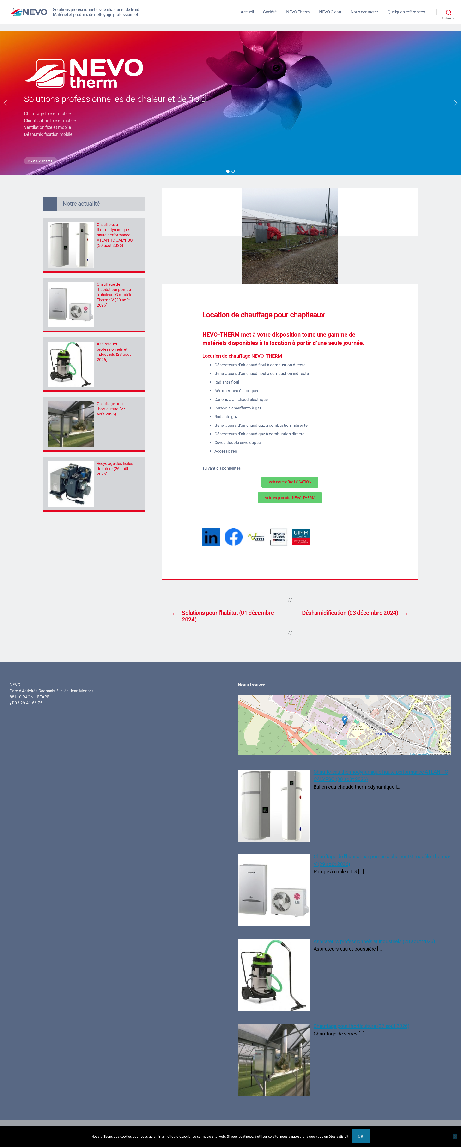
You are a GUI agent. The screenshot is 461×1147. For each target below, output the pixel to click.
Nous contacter (364, 11)
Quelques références (406, 11)
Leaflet (412, 753)
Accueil (247, 11)
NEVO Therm (298, 11)
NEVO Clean (330, 11)
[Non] (455, 1136)
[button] (5, 103)
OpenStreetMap (424, 753)
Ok (361, 1136)
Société (270, 11)
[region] (230, 103)
